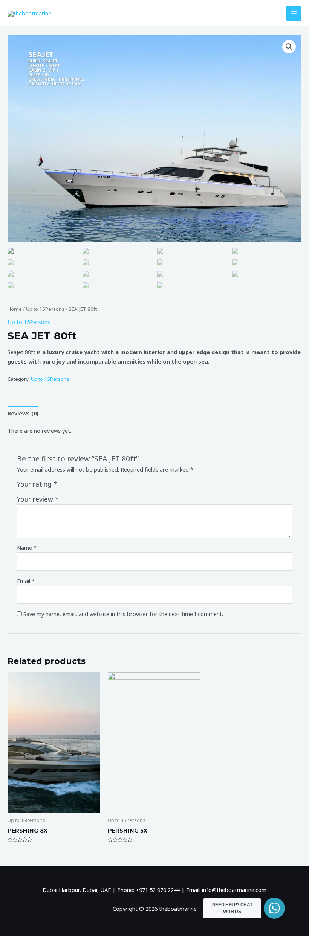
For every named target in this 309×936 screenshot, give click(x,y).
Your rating (37, 484)
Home (15, 309)
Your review (38, 499)
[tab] (23, 413)
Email (26, 580)
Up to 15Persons (45, 309)
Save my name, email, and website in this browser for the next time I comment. (123, 614)
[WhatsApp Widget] (274, 908)
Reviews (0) (23, 413)
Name (27, 547)
